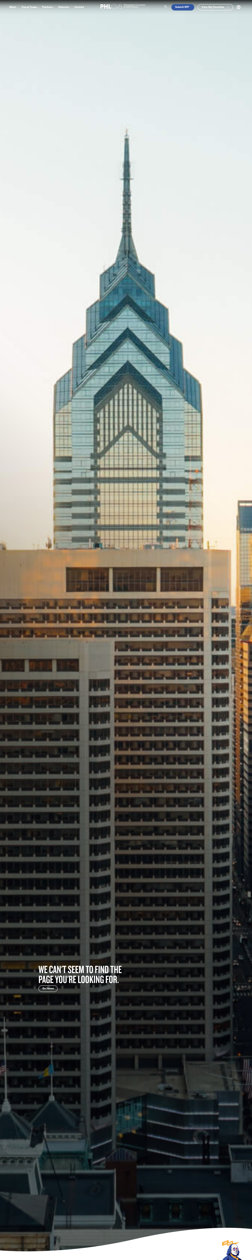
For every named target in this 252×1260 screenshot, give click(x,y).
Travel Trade (29, 7)
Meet (12, 7)
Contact (79, 7)
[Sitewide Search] (166, 7)
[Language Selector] (238, 8)
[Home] (122, 9)
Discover (63, 7)
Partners (47, 7)
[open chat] (231, 1250)
